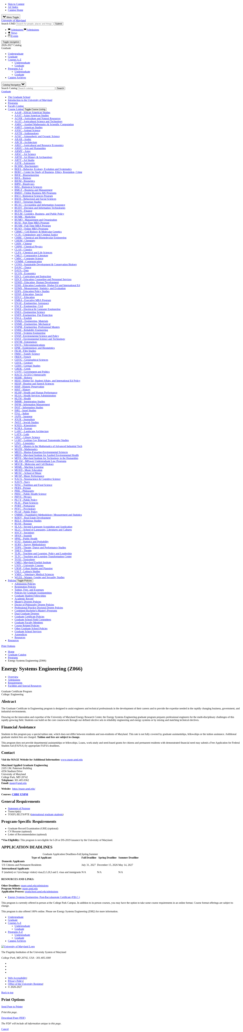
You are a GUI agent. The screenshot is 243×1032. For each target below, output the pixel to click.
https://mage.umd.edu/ (23, 788)
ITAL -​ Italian (22, 413)
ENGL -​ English (23, 318)
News (13, 32)
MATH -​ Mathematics (26, 449)
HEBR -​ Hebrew (23, 377)
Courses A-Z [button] (14, 59)
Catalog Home (15, 10)
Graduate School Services (28, 631)
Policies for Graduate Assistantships (33, 592)
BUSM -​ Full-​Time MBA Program (33, 225)
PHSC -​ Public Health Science (30, 493)
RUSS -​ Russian (23, 523)
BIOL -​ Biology (23, 178)
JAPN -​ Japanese (23, 416)
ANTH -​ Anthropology (27, 133)
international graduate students (47, 814)
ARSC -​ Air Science (25, 154)
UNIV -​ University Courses (29, 565)
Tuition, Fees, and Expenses (29, 589)
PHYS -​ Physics (23, 496)
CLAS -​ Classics (23, 249)
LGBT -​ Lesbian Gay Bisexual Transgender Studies (42, 440)
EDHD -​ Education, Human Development (37, 282)
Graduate (13, 56)
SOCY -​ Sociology (24, 532)
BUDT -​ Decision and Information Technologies (40, 207)
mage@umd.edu (18, 783)
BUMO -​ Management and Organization (36, 219)
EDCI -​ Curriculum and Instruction (33, 276)
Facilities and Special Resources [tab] (24, 685)
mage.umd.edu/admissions (34, 885)
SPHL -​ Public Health (26, 538)
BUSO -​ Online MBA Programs (31, 228)
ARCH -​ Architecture (26, 142)
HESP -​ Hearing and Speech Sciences (34, 383)
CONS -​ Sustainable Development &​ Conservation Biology (46, 264)
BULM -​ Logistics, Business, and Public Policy (39, 213)
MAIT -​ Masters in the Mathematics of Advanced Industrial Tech (48, 446)
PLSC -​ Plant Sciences (26, 502)
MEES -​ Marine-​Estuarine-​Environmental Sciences (41, 452)
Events (14, 36)
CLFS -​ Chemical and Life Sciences (33, 252)
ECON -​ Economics (25, 273)
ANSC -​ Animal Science (27, 130)
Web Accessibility (17, 978)
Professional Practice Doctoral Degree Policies (39, 607)
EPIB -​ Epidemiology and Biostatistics (35, 347)
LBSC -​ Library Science (27, 437)
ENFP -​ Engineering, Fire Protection (34, 315)
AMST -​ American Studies (28, 127)
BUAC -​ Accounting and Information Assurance (40, 204)
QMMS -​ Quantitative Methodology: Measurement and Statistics (48, 514)
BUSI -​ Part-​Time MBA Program (32, 222)
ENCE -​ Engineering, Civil (29, 306)
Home (11, 651)
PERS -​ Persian (23, 488)
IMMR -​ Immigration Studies (30, 401)
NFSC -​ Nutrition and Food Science (33, 485)
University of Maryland (13, 20)
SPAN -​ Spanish (23, 535)
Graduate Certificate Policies (29, 616)
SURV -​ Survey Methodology (30, 544)
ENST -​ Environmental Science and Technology (40, 339)
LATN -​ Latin (22, 434)
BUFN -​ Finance (23, 210)
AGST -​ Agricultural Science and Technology (38, 121)
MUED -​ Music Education (28, 470)
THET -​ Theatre (23, 550)
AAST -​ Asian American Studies (32, 115)
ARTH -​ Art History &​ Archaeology (33, 157)
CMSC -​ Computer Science (29, 258)
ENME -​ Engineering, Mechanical (32, 324)
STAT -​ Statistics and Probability (32, 541)
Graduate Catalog (17, 654)
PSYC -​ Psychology (25, 508)
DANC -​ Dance (23, 267)
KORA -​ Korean (23, 428)
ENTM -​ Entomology (26, 342)
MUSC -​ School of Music (28, 473)
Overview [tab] (13, 676)
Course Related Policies (27, 625)
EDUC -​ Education (25, 297)
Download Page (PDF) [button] (13, 1017)
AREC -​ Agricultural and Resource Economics (39, 145)
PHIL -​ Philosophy (24, 491)
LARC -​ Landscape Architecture (32, 431)
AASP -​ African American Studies (32, 112)
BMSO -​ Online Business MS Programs (35, 193)
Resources (20, 637)
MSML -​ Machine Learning (29, 467)
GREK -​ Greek (23, 368)
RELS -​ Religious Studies (28, 520)
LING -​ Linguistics (25, 443)
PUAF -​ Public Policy (26, 511)
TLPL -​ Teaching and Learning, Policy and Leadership (43, 553)
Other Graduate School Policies (31, 628)
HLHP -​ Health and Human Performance (36, 392)
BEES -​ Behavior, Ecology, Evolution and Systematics (43, 169)
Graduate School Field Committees (33, 619)
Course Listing (15, 109)
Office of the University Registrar (25, 984)
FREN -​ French (23, 356)
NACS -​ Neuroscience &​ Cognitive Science (38, 479)
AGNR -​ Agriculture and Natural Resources (38, 118)
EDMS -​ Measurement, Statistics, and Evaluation (40, 288)
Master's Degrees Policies (28, 601)
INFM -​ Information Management (32, 404)
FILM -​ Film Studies (25, 350)
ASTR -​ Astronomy (25, 163)
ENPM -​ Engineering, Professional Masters (37, 327)
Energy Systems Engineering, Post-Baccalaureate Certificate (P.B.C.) (44, 897)
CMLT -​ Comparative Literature (31, 255)
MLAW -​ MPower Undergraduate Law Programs (40, 461)
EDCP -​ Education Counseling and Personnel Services (43, 279)
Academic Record (24, 598)
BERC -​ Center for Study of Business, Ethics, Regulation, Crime (48, 172)
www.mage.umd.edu (72, 759)
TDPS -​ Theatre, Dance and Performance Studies (40, 547)
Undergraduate (15, 53)
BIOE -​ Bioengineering (27, 175)
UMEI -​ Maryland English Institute (33, 562)
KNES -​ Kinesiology (26, 425)
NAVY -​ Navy (22, 482)
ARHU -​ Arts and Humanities (30, 148)
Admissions (17, 29)
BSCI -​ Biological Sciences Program (34, 196)
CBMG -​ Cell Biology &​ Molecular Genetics (38, 231)
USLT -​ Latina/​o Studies (27, 571)
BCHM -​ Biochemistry (27, 166)
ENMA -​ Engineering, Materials (31, 321)
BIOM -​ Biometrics (25, 181)
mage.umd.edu (30, 888)
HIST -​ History (22, 389)
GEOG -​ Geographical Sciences (31, 359)
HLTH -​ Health (23, 398)
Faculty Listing (16, 106)
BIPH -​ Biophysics (24, 184)
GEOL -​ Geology (24, 362)
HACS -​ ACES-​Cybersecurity (30, 374)
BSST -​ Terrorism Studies (28, 201)
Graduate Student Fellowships (30, 595)
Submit (58, 24)
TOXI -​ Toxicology (25, 559)
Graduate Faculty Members (29, 622)
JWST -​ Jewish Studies (27, 422)
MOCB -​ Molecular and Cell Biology (34, 464)
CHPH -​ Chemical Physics (28, 246)
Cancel (5, 1029)
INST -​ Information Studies (29, 407)
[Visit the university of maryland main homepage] (18, 946)
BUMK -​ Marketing (25, 216)
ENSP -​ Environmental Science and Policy (37, 336)
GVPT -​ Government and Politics (32, 371)
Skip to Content (16, 4)
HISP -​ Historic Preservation (29, 386)
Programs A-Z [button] (15, 68)
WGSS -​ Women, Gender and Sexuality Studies (39, 577)
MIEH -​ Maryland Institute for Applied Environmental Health (47, 455)
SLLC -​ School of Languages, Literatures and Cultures (43, 529)
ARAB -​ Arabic (23, 139)
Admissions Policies (25, 583)
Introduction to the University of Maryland (30, 100)
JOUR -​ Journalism (25, 419)
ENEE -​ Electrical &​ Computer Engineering (38, 309)
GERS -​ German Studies (27, 365)
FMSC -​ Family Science (27, 353)
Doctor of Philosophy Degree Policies (34, 604)
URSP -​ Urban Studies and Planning (34, 568)
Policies (12, 580)
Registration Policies (25, 586)
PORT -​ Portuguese (25, 505)
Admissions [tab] (14, 679)
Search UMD (8, 23)
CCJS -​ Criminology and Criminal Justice (36, 234)
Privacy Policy (15, 981)
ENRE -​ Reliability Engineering (31, 330)
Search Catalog (9, 88)
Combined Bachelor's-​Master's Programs (36, 610)
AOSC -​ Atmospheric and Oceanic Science (37, 136)
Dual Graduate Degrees (27, 613)
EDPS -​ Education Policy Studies (32, 291)
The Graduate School (19, 97)
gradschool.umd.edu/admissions (41, 891)
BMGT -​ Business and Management (33, 190)
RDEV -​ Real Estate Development (33, 517)
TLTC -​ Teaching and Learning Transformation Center (43, 556)
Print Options (8, 646)
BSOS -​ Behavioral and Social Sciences (35, 198)
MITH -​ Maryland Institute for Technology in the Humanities (46, 458)
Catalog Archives (17, 77)
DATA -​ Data (22, 270)
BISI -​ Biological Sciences (28, 187)
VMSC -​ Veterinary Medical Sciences (34, 574)
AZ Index (13, 7)
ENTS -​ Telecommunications (30, 345)
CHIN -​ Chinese (23, 243)
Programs (13, 103)
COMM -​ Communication (28, 261)
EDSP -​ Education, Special (29, 294)
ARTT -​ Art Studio (24, 160)
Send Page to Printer (12, 1006)
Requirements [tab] (15, 682)
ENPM (24, 794)
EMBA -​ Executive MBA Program (33, 300)
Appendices (21, 634)
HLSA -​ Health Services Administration (35, 395)
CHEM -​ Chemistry (25, 240)
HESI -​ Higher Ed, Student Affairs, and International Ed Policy (47, 380)
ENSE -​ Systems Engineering (30, 333)
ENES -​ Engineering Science (30, 312)
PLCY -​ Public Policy (26, 499)
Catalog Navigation (12, 85)
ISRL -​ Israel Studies (25, 410)
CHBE (16, 794)
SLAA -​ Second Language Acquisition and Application (43, 526)
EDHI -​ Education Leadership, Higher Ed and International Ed (47, 285)
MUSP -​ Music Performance (29, 476)
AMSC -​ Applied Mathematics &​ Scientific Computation (44, 124)
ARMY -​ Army (23, 151)
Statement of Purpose (19, 808)
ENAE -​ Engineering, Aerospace (32, 303)
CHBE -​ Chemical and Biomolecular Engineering (40, 237)
